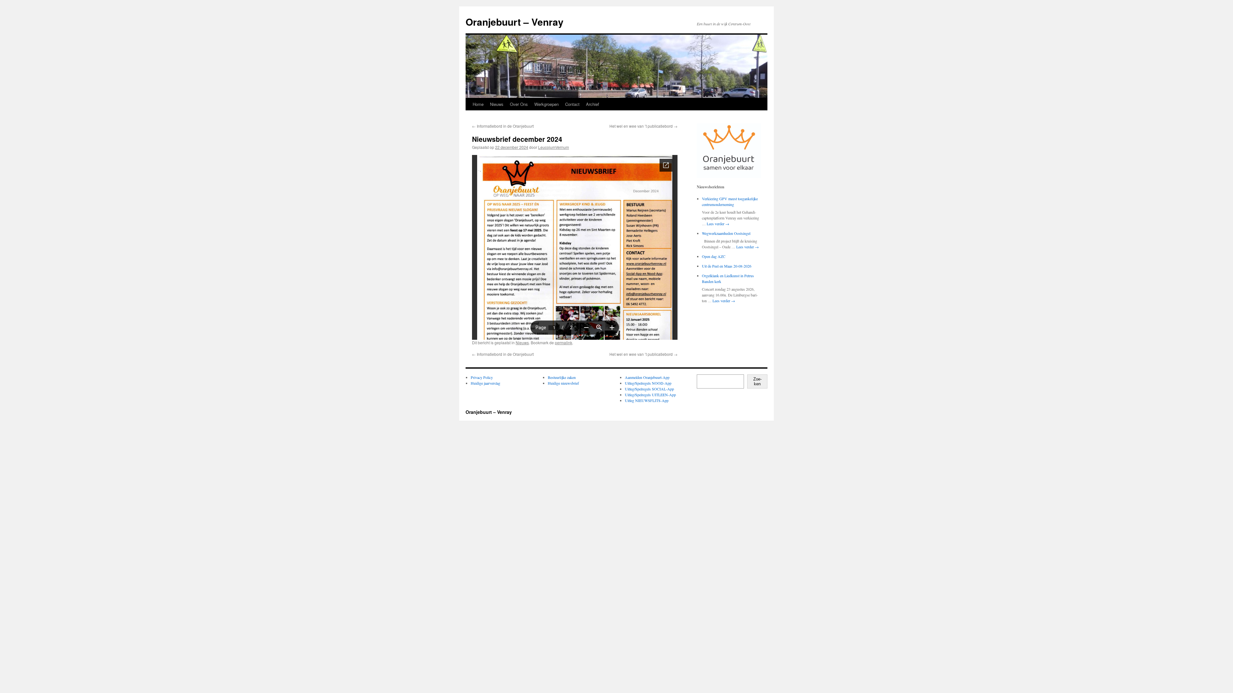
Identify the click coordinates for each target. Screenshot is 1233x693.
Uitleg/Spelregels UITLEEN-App (650, 394)
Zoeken (757, 381)
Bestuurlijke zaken (562, 377)
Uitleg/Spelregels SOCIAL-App (649, 388)
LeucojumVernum (553, 147)
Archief (592, 104)
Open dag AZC (713, 256)
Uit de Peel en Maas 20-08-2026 (726, 266)
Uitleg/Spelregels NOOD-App (648, 383)
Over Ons (519, 104)
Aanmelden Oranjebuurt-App (647, 377)
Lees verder (718, 223)
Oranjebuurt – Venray (515, 22)
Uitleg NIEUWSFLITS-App (647, 400)
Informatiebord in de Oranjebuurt (503, 126)
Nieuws (496, 104)
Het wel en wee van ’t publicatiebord (643, 126)
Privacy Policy (482, 377)
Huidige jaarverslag (485, 383)
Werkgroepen (546, 104)
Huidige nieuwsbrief (563, 383)
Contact (572, 104)
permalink (563, 342)
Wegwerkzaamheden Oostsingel (726, 233)
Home (478, 104)
